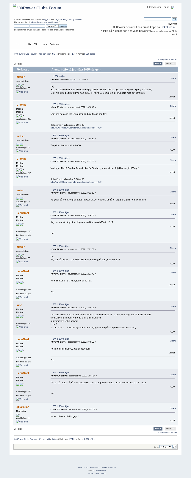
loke (19, 305)
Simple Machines (108, 467)
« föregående (164, 59)
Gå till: (156, 447)
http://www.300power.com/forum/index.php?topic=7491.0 (76, 128)
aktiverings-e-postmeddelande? (45, 22)
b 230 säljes (59, 76)
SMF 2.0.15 (83, 467)
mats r (20, 76)
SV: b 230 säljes (61, 104)
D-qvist (21, 104)
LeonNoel (22, 213)
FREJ (72, 54)
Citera (173, 78)
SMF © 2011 (95, 467)
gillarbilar (22, 406)
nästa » (174, 59)
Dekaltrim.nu (168, 27)
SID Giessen (101, 470)
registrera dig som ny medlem (68, 19)
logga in (46, 19)
